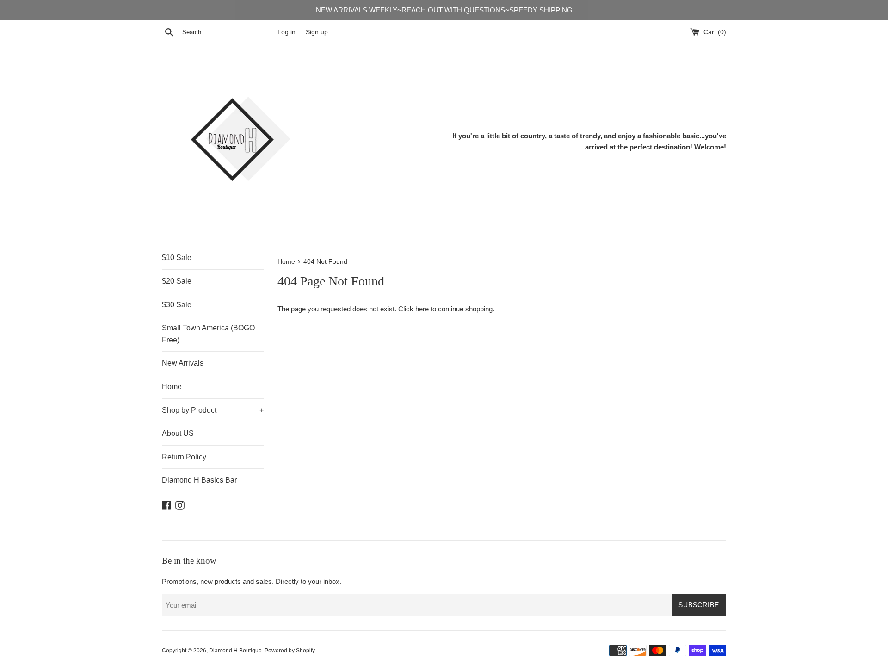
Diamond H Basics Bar (199, 480)
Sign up (317, 32)
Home (172, 387)
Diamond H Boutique (235, 650)
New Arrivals (183, 363)
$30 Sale (176, 305)
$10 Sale (176, 257)
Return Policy (184, 457)
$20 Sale (176, 281)
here (422, 309)
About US (178, 433)
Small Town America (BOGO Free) (208, 334)
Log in (287, 32)
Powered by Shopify (290, 650)
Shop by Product (213, 410)
